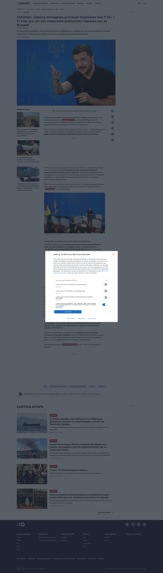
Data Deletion (71, 318)
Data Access (81, 318)
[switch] (104, 284)
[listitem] (81, 280)
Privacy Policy (92, 318)
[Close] (114, 254)
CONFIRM (67, 312)
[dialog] (81, 286)
